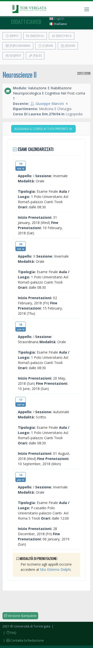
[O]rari (47, 46)
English (58, 19)
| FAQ (9, 632)
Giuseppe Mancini (49, 103)
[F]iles (37, 55)
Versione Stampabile (22, 616)
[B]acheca (63, 36)
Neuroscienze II (19, 75)
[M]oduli (37, 36)
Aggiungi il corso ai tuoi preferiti (41, 129)
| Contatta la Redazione (23, 640)
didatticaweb (26, 21)
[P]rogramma (20, 46)
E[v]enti (15, 55)
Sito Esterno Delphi (55, 569)
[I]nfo (14, 36)
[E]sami (69, 46)
